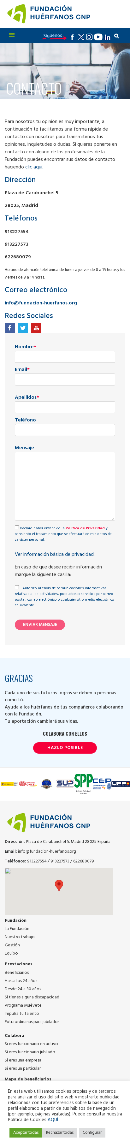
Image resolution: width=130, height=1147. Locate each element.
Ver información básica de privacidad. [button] (55, 554)
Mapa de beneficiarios (28, 1079)
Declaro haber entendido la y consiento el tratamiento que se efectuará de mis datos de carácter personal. (63, 534)
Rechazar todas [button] (60, 1132)
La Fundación (17, 929)
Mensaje (24, 448)
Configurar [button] (92, 1132)
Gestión (12, 945)
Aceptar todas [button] (25, 1132)
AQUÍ (53, 1120)
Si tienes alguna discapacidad (32, 997)
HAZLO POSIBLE (65, 748)
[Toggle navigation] (12, 35)
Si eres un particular (23, 1068)
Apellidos (27, 398)
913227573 (59, 861)
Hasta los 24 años (21, 981)
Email (22, 370)
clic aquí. (34, 167)
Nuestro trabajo (20, 937)
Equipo (11, 953)
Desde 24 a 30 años (23, 989)
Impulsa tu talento (22, 1013)
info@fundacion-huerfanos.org (41, 303)
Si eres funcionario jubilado (30, 1052)
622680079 (83, 861)
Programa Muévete (23, 1005)
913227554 (37, 861)
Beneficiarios (17, 972)
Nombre (25, 347)
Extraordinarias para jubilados (32, 1022)
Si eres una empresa (23, 1060)
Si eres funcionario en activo (31, 1044)
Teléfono (25, 420)
